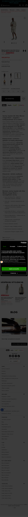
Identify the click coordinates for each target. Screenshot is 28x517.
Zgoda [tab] (4, 246)
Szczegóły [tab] (12, 246)
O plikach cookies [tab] (22, 246)
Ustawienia (13, 273)
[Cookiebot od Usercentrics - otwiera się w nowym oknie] (21, 243)
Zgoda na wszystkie (14, 268)
